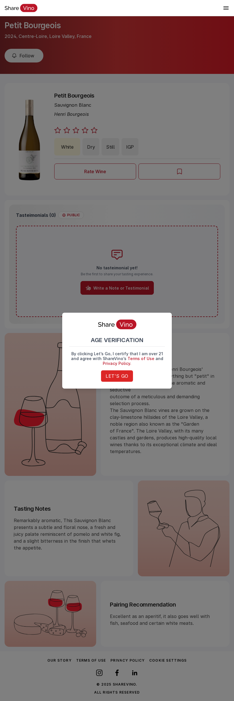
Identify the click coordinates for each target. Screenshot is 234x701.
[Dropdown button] (226, 8)
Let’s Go (117, 376)
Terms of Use (141, 358)
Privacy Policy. (117, 363)
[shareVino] (21, 8)
